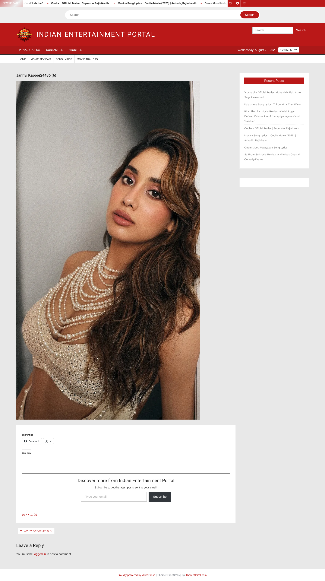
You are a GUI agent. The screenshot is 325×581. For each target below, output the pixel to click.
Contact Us (54, 49)
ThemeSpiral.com (196, 574)
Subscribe (160, 496)
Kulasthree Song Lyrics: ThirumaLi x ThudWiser (272, 104)
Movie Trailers (87, 59)
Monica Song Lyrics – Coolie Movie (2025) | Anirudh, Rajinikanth (126, 3)
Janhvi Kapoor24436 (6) (38, 530)
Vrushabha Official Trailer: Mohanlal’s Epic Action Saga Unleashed (273, 95)
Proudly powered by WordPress (136, 574)
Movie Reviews (41, 59)
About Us (75, 49)
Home (22, 59)
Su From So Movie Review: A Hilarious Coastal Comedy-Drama (272, 157)
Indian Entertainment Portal (95, 35)
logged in (39, 554)
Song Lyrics (64, 59)
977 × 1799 (29, 514)
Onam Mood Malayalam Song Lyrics (196, 3)
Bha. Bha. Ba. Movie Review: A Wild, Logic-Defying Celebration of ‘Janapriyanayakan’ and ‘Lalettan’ (272, 116)
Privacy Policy (29, 49)
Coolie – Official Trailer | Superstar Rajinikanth (49, 3)
